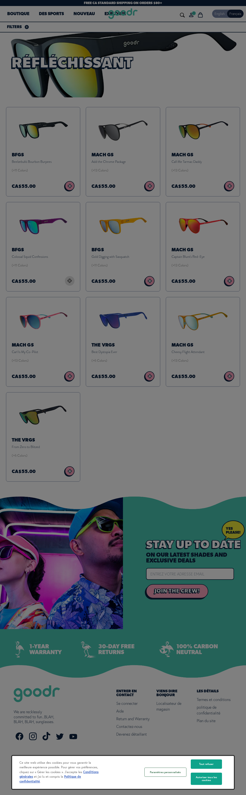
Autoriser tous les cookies (206, 779)
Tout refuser (206, 764)
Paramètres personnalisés (165, 772)
